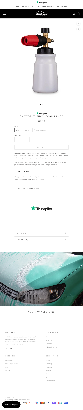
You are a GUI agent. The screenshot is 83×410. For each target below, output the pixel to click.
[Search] (74, 14)
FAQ (6, 367)
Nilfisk (18, 130)
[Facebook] (6, 348)
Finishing (49, 364)
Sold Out (41, 147)
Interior (48, 370)
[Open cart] (79, 14)
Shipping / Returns (11, 364)
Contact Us (9, 360)
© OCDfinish (10, 397)
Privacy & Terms (51, 347)
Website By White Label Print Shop (17, 400)
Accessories (50, 374)
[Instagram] (11, 348)
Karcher (27, 130)
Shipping (21, 233)
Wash (48, 360)
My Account (50, 340)
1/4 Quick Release (40, 130)
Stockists (49, 343)
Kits (47, 377)
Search (7, 370)
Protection (49, 367)
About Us (49, 337)
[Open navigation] (4, 14)
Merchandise (50, 381)
